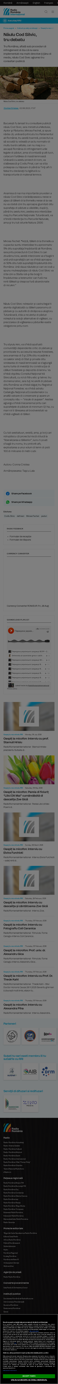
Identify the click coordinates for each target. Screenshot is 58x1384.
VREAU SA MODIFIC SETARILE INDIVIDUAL (29, 1380)
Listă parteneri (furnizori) (9, 1370)
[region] (29, 1349)
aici (15, 1343)
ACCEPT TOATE (29, 1376)
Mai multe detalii (34, 1331)
